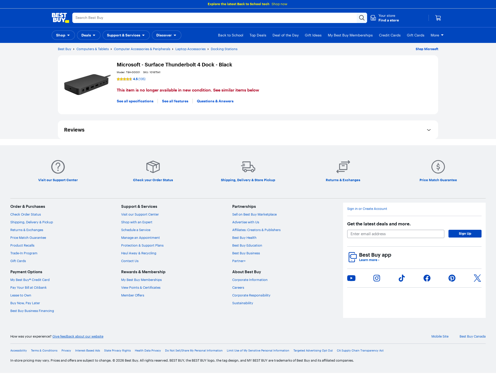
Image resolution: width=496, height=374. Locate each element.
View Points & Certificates (140, 287)
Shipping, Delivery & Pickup (31, 222)
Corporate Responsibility (251, 295)
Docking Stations (224, 49)
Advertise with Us (245, 222)
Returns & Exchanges (26, 230)
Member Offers (132, 295)
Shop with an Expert (136, 222)
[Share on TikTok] (402, 278)
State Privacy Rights (117, 350)
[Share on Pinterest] (452, 278)
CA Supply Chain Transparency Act (360, 350)
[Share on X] (477, 278)
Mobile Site (439, 336)
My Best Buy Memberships (141, 280)
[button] (384, 17)
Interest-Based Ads (87, 350)
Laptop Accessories (190, 49)
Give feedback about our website (77, 336)
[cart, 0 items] (438, 18)
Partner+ (239, 261)
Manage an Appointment (140, 237)
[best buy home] (60, 18)
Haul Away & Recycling (138, 253)
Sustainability (242, 303)
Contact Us (129, 261)
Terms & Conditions (44, 350)
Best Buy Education (247, 245)
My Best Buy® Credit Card (30, 280)
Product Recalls (22, 245)
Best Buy (64, 49)
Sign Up (465, 233)
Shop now (279, 4)
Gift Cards (18, 261)
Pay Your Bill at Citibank (28, 287)
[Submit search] (362, 18)
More (435, 35)
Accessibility (18, 350)
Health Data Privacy (148, 350)
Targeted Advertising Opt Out (313, 350)
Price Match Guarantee (28, 237)
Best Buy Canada (473, 336)
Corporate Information (250, 280)
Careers (238, 287)
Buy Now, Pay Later (25, 303)
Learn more (369, 260)
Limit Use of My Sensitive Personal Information (258, 350)
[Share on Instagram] (377, 278)
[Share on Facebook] (427, 278)
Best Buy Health (244, 237)
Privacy (66, 350)
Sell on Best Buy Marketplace (254, 214)
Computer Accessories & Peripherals (142, 49)
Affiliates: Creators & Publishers (256, 230)
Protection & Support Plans (142, 245)
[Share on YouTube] (351, 278)
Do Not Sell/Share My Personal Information (194, 350)
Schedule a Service (135, 230)
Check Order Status (25, 214)
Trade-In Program (23, 253)
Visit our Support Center (140, 214)
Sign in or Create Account (367, 209)
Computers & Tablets (92, 49)
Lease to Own (20, 295)
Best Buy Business (246, 253)
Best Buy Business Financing (32, 311)
